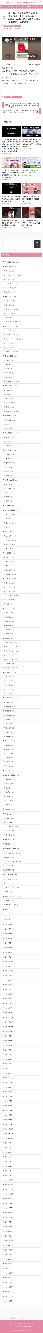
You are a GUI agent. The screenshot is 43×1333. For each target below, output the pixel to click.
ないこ (10, 463)
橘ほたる (10, 617)
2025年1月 (8, 1012)
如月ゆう (11, 574)
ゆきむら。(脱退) (13, 322)
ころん (10, 583)
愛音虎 (9, 377)
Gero (10, 900)
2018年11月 (9, 1292)
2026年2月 (8, 952)
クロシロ (10, 360)
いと (10, 681)
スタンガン (11, 544)
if (9, 459)
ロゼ (10, 343)
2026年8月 (8, 924)
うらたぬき (11, 879)
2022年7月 (8, 1152)
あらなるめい (12, 433)
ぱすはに (10, 711)
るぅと (10, 600)
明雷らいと (12, 352)
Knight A (10, 296)
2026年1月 (8, 957)
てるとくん (12, 309)
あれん (9, 745)
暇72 (10, 407)
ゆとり (9, 424)
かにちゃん (11, 643)
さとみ (10, 587)
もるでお (10, 420)
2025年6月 (8, 989)
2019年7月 (8, 1282)
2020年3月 (8, 1273)
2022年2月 (8, 1175)
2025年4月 (8, 999)
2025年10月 (9, 971)
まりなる (10, 728)
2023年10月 (9, 1082)
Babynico (10, 715)
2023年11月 (9, 1078)
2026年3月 (8, 947)
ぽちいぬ (10, 800)
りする (9, 866)
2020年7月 (8, 1264)
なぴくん (10, 792)
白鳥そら (10, 625)
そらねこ (10, 514)
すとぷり (10, 578)
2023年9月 (8, 1087)
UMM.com (10, 415)
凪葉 (9, 501)
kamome (11, 822)
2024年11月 (9, 1022)
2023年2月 (8, 1119)
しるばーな (11, 540)
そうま (10, 305)
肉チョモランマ (12, 896)
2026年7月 (8, 929)
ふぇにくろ (11, 655)
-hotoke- (11, 454)
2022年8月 (8, 1147)
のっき (9, 519)
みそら (9, 689)
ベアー (9, 369)
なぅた (9, 753)
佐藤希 (9, 736)
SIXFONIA (11, 386)
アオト (10, 677)
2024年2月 (8, 1064)
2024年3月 (8, 1059)
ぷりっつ (11, 288)
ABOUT (17, 1324)
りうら (10, 467)
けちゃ (10, 279)
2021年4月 (8, 1222)
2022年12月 (9, 1129)
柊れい (9, 613)
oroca (9, 719)
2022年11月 (9, 1133)
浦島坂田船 (11, 875)
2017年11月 (9, 1296)
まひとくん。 (12, 317)
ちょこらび (11, 638)
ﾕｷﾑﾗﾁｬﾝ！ (10, 732)
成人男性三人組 (12, 848)
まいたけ (10, 664)
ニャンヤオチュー (13, 861)
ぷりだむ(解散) (8, 26)
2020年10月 (9, 1250)
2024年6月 (8, 1045)
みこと (10, 403)
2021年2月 (8, 1231)
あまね (9, 784)
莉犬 (10, 604)
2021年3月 (8, 1226)
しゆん (10, 301)
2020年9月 (8, 1254)
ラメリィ (10, 523)
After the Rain (12, 262)
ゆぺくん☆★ (11, 668)
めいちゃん (11, 446)
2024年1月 (8, 1068)
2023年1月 (8, 1124)
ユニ (9, 693)
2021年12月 (9, 1185)
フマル (9, 685)
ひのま (9, 758)
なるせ (10, 441)
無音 (9, 428)
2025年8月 (8, 980)
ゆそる (9, 766)
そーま (9, 364)
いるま (10, 394)
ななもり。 (12, 596)
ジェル (10, 591)
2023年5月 (8, 1105)
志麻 (9, 892)
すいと (9, 749)
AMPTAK (10, 266)
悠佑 (10, 475)
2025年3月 (8, 1003)
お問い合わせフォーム (26, 1324)
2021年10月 (9, 1194)
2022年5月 (8, 1161)
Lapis (10, 331)
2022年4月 (8, 1166)
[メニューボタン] (2, 2)
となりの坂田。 (12, 888)
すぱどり (10, 608)
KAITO (10, 818)
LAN (9, 390)
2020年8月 (8, 1259)
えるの (9, 857)
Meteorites (11, 326)
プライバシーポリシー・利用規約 (21, 1326)
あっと (10, 271)
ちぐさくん (11, 284)
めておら (9, 809)
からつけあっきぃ (14, 275)
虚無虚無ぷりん (12, 381)
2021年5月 (8, 1217)
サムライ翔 (12, 826)
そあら (9, 788)
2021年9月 (8, 1199)
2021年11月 (9, 1189)
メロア (9, 762)
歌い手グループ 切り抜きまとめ (21, 2)
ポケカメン (11, 659)
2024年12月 (9, 1017)
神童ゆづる (11, 629)
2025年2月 (8, 1008)
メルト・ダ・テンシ (14, 339)
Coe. (10, 557)
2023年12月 (9, 1073)
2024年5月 (8, 1050)
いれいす (10, 450)
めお (9, 497)
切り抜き (9, 844)
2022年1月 (8, 1180)
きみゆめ (9, 505)
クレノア (10, 531)
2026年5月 (8, 938)
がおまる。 (11, 488)
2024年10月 (9, 1026)
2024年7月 (8, 1040)
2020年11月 (9, 1245)
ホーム (12, 1324)
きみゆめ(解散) (12, 510)
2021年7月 (8, 1208)
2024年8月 (8, 1036)
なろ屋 (10, 835)
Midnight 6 (11, 356)
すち (10, 399)
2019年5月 (8, 1287)
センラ (10, 883)
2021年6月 (8, 1212)
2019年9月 (8, 1278)
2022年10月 (9, 1138)
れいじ (9, 805)
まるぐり (10, 548)
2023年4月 (8, 1110)
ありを (9, 484)
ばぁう (10, 313)
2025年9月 (8, 975)
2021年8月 (8, 1203)
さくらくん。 (11, 647)
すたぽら (10, 553)
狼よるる (10, 621)
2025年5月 (8, 994)
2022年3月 (8, 1171)
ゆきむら (9, 839)
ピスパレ (10, 740)
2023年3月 (8, 1115)
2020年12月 (9, 1240)
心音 (10, 347)
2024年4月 (8, 1054)
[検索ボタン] (40, 2)
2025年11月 (9, 966)
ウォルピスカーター (14, 853)
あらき (9, 437)
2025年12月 (9, 961)
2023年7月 (8, 1096)
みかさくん (12, 335)
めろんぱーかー (12, 814)
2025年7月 (8, 985)
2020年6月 (8, 1268)
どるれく (10, 672)
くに (10, 566)
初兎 (10, 471)
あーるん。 (17, 26)
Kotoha (10, 706)
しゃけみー (11, 536)
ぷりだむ (9, 770)
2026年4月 (8, 943)
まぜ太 (10, 292)
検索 (37, 244)
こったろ (10, 570)
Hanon (10, 702)
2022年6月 (8, 1157)
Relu (10, 562)
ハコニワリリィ (12, 698)
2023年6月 (8, 1101)
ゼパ (9, 724)
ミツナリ (10, 373)
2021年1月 (8, 1236)
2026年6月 (8, 933)
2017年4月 (8, 1301)
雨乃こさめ (12, 411)
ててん (9, 493)
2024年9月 (8, 1031)
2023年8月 (8, 1092)
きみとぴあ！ (11, 480)
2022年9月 (8, 1143)
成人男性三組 (10, 870)
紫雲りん (10, 634)
